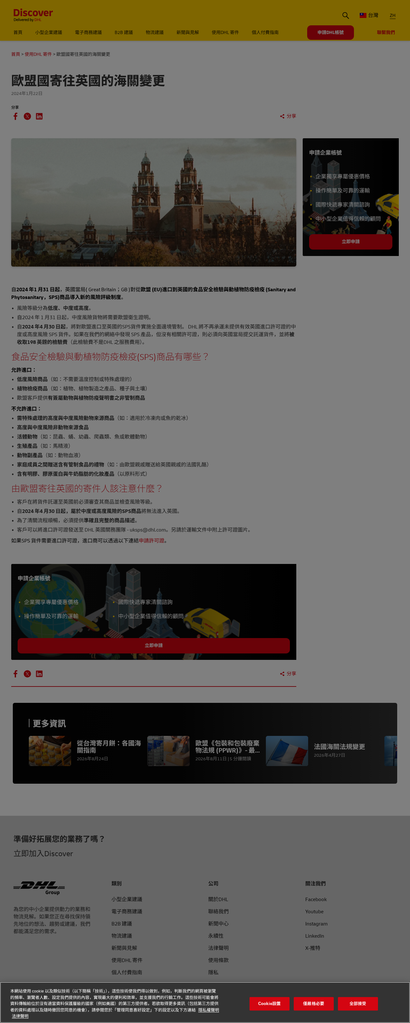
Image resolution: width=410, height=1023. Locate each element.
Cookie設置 (269, 1003)
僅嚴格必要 (313, 1003)
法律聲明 (20, 1016)
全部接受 (357, 1003)
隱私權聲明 (208, 1010)
